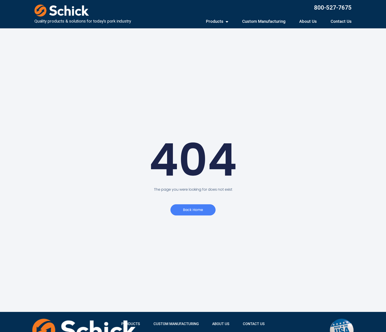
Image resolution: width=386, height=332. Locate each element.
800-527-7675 (333, 7)
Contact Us (341, 21)
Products (214, 21)
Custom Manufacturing (263, 21)
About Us (308, 21)
